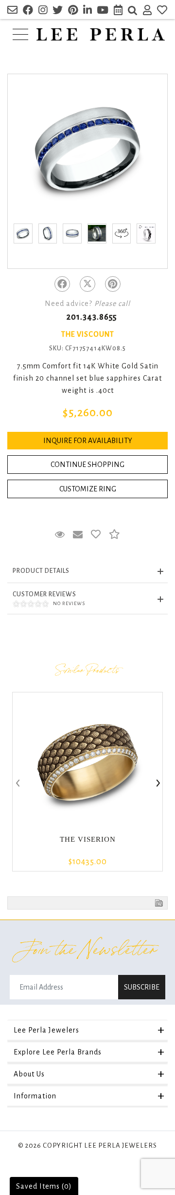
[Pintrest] (113, 284)
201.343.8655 (92, 317)
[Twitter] (87, 284)
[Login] (147, 11)
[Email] (12, 11)
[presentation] (17, 783)
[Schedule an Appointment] (118, 11)
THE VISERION (88, 839)
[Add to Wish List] (96, 535)
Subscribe (141, 987)
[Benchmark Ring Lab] (146, 233)
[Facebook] (62, 284)
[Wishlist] (162, 11)
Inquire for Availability (87, 441)
